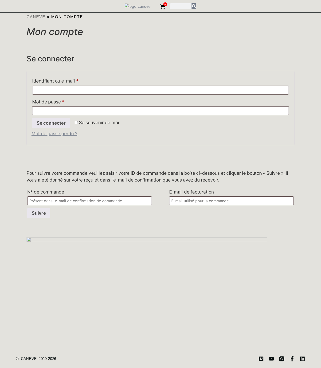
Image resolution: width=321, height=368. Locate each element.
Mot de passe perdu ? (54, 133)
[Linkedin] (302, 358)
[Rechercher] (194, 6)
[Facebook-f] (292, 358)
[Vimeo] (261, 358)
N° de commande (45, 192)
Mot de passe (60, 101)
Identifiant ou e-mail (67, 80)
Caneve (36, 17)
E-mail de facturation (191, 192)
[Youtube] (271, 358)
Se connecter (51, 123)
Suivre (39, 213)
